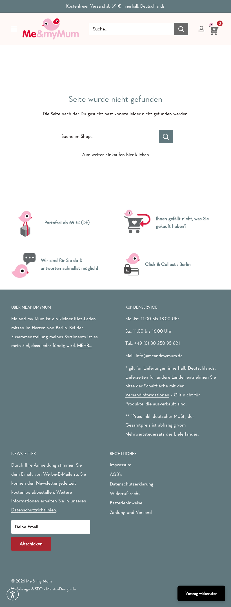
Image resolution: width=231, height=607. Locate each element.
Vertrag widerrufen (201, 593)
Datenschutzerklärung (131, 484)
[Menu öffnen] (14, 29)
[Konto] (201, 29)
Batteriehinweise (126, 502)
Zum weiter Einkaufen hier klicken (115, 154)
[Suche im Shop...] (166, 136)
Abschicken (31, 543)
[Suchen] (181, 29)
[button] (13, 594)
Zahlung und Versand (131, 512)
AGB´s (116, 474)
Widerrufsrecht (125, 493)
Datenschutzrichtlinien (33, 509)
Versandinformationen (147, 394)
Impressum (120, 464)
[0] (214, 29)
